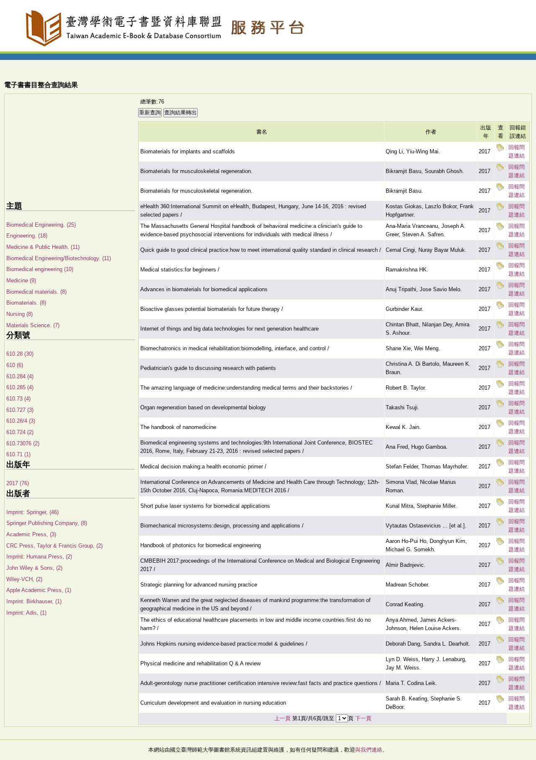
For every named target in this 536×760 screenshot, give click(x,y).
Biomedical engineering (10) (39, 269)
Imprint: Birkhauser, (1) (34, 601)
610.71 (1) (18, 454)
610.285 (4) (20, 387)
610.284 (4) (20, 376)
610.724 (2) (20, 432)
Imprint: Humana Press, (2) (39, 556)
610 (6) (14, 365)
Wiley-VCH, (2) (24, 579)
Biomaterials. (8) (26, 303)
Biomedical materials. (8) (36, 292)
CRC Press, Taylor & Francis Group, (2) (54, 546)
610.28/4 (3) (20, 421)
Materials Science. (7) (32, 325)
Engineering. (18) (26, 236)
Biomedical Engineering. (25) (41, 225)
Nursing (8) (19, 314)
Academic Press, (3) (31, 534)
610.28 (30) (20, 354)
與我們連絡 (368, 750)
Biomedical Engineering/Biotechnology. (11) (58, 258)
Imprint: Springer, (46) (32, 512)
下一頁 (363, 718)
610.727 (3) (20, 410)
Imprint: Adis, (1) (26, 613)
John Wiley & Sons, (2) (34, 568)
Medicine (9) (21, 280)
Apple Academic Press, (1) (38, 590)
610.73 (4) (18, 399)
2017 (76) (17, 483)
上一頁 (282, 718)
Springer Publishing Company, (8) (46, 523)
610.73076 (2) (22, 443)
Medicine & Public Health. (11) (43, 247)
